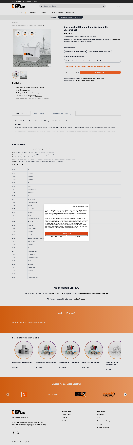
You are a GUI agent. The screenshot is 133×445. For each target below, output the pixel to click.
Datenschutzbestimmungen (80, 206)
